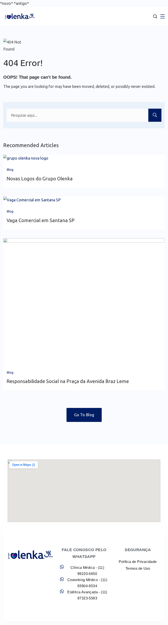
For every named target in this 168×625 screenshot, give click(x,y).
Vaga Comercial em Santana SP (41, 220)
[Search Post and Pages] (155, 16)
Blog (10, 169)
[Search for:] (84, 115)
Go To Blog (84, 415)
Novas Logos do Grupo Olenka (40, 178)
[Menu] (162, 16)
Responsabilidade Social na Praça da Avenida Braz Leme (68, 381)
